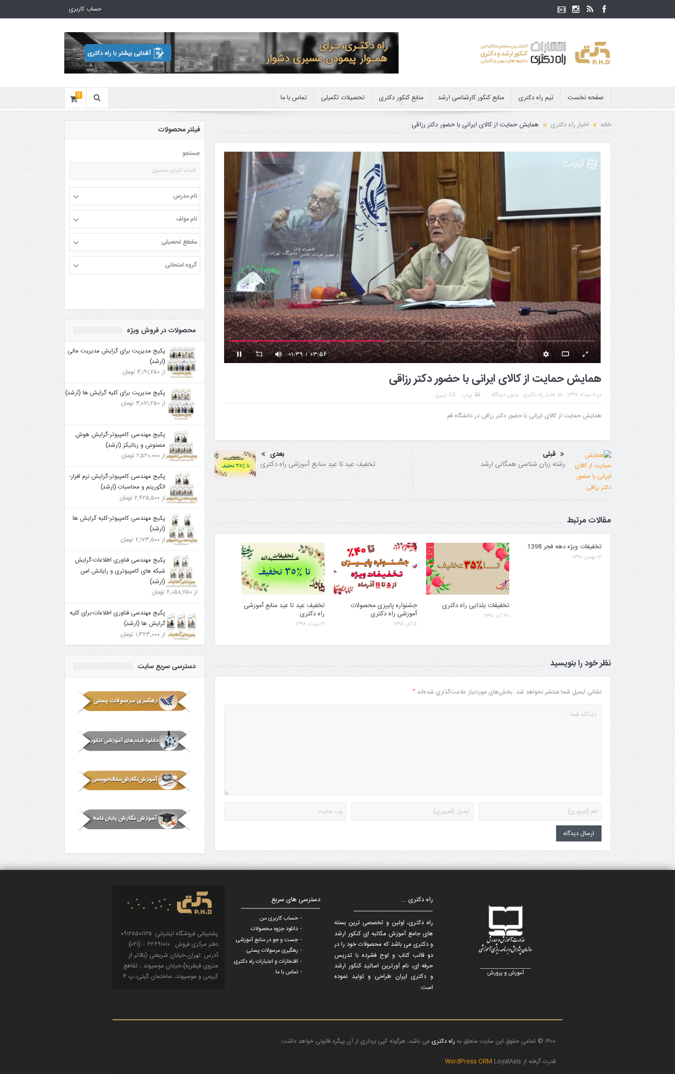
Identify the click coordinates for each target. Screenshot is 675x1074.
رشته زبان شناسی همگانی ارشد (522, 464)
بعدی (277, 454)
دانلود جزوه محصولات (274, 928)
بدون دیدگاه (504, 394)
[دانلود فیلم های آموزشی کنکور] (135, 741)
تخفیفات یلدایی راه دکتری (475, 605)
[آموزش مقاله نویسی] (135, 781)
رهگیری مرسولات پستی (272, 950)
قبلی (549, 454)
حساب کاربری (85, 9)
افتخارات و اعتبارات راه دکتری (266, 961)
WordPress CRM (469, 1062)
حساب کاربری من (278, 918)
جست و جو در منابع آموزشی (267, 939)
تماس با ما (294, 97)
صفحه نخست (586, 97)
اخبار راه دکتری (539, 394)
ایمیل (441, 395)
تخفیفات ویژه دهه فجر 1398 (564, 546)
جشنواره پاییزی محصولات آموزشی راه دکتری (383, 609)
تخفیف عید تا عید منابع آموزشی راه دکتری (317, 464)
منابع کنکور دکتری (401, 97)
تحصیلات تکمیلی (343, 97)
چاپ (467, 395)
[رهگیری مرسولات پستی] (135, 702)
